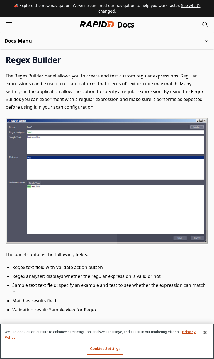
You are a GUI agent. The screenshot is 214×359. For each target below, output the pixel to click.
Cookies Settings (105, 348)
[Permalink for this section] (65, 60)
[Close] (205, 332)
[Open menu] (9, 24)
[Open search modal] (205, 24)
